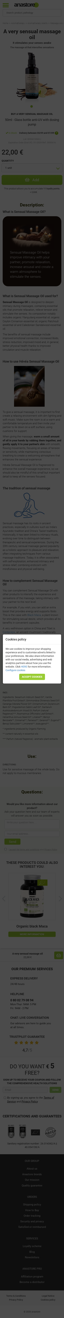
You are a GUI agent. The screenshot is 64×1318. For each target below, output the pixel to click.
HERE (24, 666)
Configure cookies (15, 670)
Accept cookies (32, 676)
